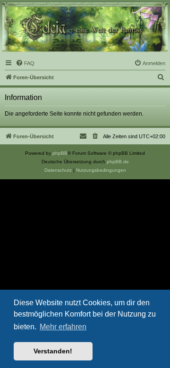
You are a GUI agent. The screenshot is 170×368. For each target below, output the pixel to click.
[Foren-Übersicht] (85, 27)
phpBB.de (118, 161)
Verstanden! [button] (53, 351)
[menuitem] (25, 63)
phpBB (60, 153)
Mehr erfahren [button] (63, 327)
